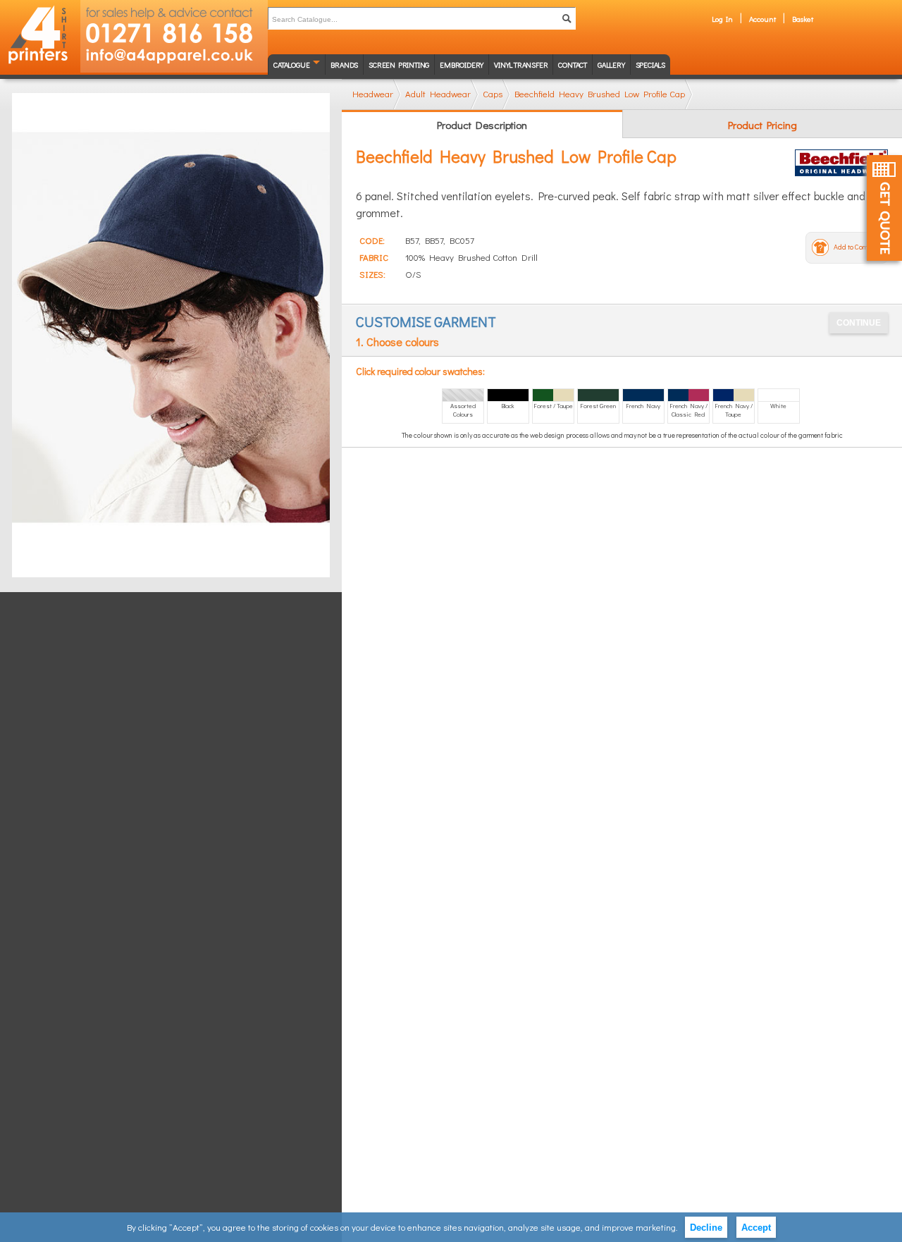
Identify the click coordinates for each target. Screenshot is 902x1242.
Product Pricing (762, 125)
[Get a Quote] (884, 208)
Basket (802, 18)
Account (762, 18)
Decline (706, 1227)
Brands (344, 64)
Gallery (611, 64)
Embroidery (461, 64)
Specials (650, 64)
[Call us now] (174, 23)
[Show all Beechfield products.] (841, 162)
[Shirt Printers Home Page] (40, 36)
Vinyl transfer (521, 64)
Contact (572, 64)
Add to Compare (858, 247)
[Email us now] (174, 60)
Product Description (482, 125)
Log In (722, 18)
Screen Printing (399, 64)
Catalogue (291, 64)
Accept (756, 1227)
